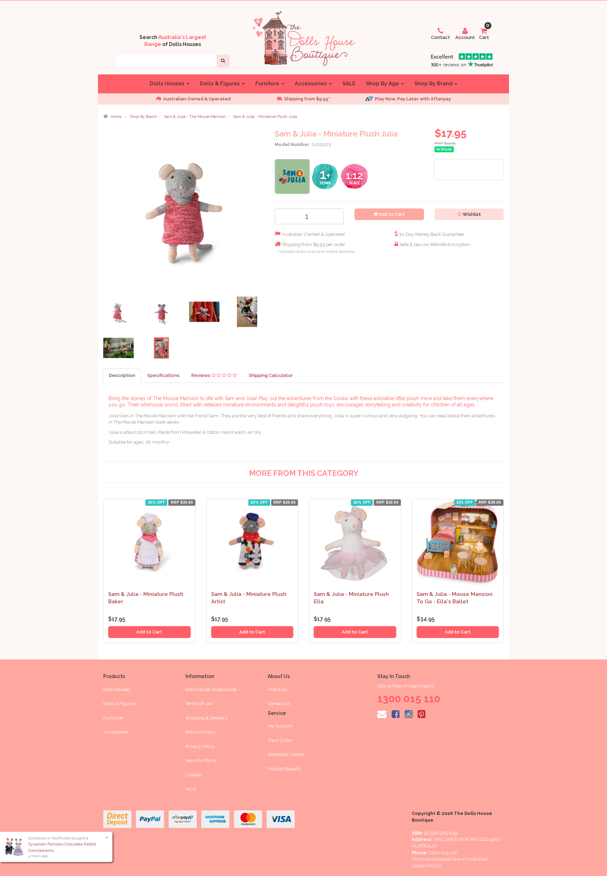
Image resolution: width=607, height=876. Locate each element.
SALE (348, 83)
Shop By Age (383, 83)
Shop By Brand (434, 83)
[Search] (223, 61)
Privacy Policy (200, 746)
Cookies (193, 774)
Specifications (163, 375)
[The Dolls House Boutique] (303, 37)
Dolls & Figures (220, 83)
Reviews (201, 375)
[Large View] (119, 314)
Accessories (311, 83)
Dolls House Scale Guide (210, 689)
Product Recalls (284, 768)
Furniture (268, 83)
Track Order (280, 740)
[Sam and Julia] (292, 176)
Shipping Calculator (271, 375)
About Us (277, 689)
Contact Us (279, 703)
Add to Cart (391, 214)
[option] (205, 99)
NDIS (190, 789)
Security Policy (200, 760)
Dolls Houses (168, 83)
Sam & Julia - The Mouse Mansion (195, 116)
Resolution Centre (286, 754)
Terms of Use (199, 703)
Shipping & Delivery (206, 718)
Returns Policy (200, 732)
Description (122, 375)
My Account (280, 726)
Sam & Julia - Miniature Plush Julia (265, 116)
